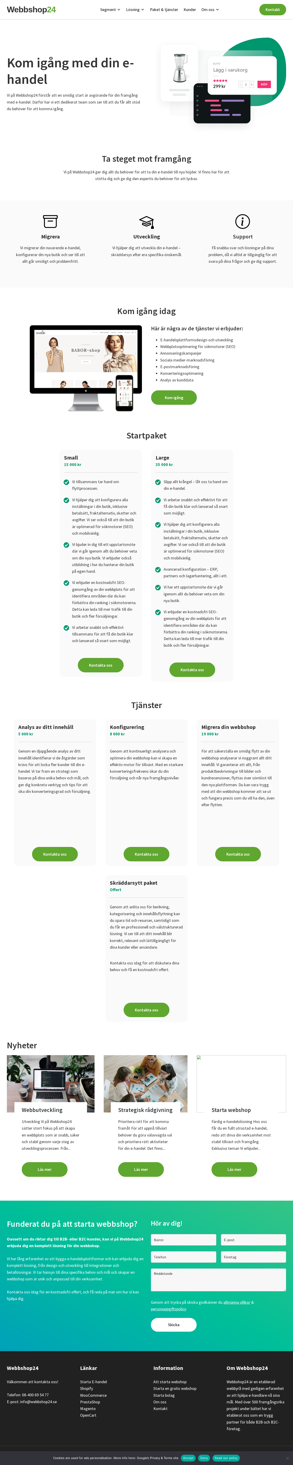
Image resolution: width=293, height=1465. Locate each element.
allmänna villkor (236, 1302)
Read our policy (226, 1458)
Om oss (159, 1402)
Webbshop (31, 9)
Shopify (86, 1388)
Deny (204, 1458)
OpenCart (88, 1415)
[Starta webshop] (241, 1083)
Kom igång (174, 397)
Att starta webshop (170, 1381)
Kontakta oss (100, 665)
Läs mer (45, 1169)
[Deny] (287, 1458)
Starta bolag (164, 1395)
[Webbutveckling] (51, 1083)
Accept (188, 1458)
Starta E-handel (93, 1381)
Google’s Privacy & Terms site (158, 1458)
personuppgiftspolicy (168, 1309)
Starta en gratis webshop (174, 1388)
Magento (88, 1408)
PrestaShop (90, 1402)
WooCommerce (93, 1395)
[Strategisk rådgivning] (146, 1083)
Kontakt (273, 9)
